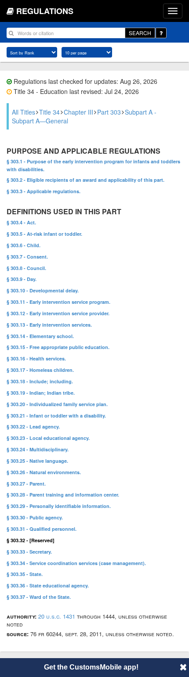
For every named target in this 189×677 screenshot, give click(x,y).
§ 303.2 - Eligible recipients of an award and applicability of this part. (85, 179)
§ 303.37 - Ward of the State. (39, 597)
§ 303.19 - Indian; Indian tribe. (41, 392)
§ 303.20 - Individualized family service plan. (57, 404)
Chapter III (78, 112)
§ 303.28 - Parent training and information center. (63, 494)
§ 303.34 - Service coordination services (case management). (76, 563)
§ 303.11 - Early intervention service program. (58, 302)
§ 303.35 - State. (25, 574)
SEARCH (140, 32)
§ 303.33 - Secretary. (29, 551)
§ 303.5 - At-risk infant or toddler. (44, 233)
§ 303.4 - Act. (21, 222)
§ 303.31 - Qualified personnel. (41, 529)
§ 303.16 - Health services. (36, 358)
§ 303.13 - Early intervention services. (49, 324)
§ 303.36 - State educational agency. (48, 585)
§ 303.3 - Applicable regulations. (43, 191)
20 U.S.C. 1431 (56, 616)
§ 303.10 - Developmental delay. (43, 290)
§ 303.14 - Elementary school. (40, 336)
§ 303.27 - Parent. (26, 483)
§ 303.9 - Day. (21, 279)
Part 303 (109, 112)
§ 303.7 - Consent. (27, 256)
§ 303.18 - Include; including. (40, 381)
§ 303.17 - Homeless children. (40, 370)
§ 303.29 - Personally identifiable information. (59, 506)
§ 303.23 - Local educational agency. (48, 438)
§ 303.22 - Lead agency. (33, 426)
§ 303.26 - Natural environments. (44, 472)
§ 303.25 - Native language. (37, 460)
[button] (183, 667)
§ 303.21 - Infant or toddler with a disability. (56, 415)
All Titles (23, 112)
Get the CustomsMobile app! (91, 667)
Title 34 (49, 112)
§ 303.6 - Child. (23, 245)
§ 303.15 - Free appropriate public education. (58, 347)
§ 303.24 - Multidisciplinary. (38, 449)
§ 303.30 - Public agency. (35, 517)
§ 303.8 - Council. (26, 268)
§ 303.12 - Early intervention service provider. (58, 313)
